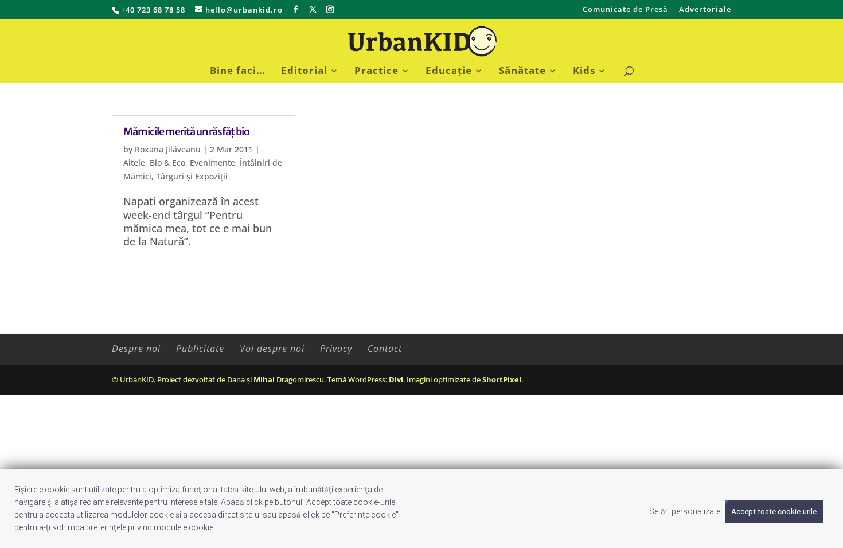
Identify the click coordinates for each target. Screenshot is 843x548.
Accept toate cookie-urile (774, 511)
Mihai (264, 379)
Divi (396, 379)
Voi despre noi (272, 348)
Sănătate (522, 71)
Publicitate (200, 348)
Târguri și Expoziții (192, 176)
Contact (385, 348)
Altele (134, 162)
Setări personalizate (684, 511)
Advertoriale (705, 10)
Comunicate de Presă (625, 10)
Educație (449, 71)
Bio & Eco (167, 162)
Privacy (336, 348)
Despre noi (136, 348)
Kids (584, 71)
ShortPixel (501, 379)
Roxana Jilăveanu (168, 149)
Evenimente (212, 162)
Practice (376, 71)
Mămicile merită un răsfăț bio (186, 131)
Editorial (304, 71)
